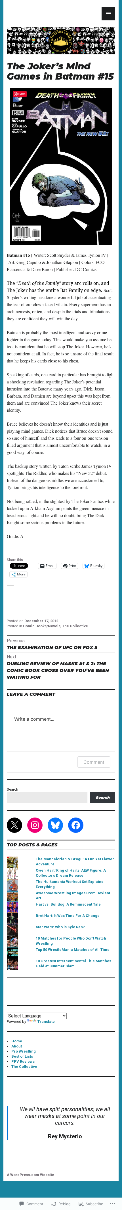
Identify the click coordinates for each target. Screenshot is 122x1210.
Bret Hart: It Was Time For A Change (68, 916)
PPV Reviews (23, 1061)
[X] (14, 825)
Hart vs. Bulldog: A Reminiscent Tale (68, 904)
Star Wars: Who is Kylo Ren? (60, 927)
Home (16, 1041)
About (16, 1046)
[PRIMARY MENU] (108, 13)
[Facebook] (75, 825)
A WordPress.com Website (30, 1175)
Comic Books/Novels (41, 626)
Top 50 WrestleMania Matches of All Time (73, 949)
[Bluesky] (55, 825)
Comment (93, 762)
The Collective (75, 626)
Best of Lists (22, 1056)
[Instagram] (35, 825)
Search (12, 789)
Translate (46, 1021)
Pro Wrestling (23, 1051)
